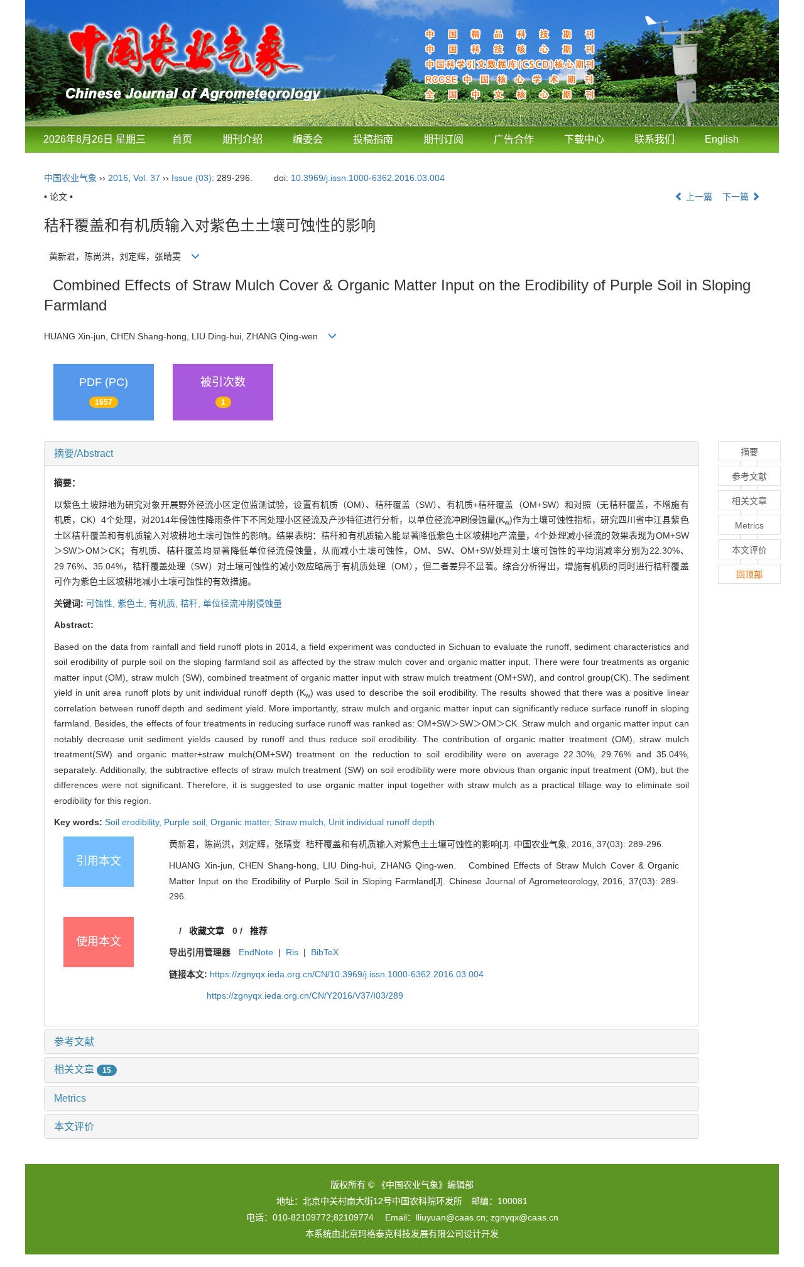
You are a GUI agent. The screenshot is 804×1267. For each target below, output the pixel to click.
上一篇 (697, 197)
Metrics (70, 1098)
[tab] (371, 454)
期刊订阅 (443, 139)
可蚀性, (101, 603)
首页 (182, 139)
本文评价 (74, 1126)
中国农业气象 (70, 178)
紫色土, (133, 603)
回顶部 (749, 574)
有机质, (164, 603)
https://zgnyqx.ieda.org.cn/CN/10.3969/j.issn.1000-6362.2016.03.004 (347, 974)
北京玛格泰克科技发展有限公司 (402, 1234)
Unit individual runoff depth (382, 822)
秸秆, (191, 603)
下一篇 (736, 197)
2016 (118, 178)
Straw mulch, (301, 822)
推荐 (259, 931)
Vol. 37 (146, 178)
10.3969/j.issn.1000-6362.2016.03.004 (368, 178)
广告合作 (514, 139)
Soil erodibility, (134, 822)
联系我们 (654, 139)
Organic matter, (242, 822)
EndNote (256, 952)
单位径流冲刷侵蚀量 (242, 603)
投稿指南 (373, 139)
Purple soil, (187, 822)
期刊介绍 (242, 139)
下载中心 (584, 139)
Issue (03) (191, 178)
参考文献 (74, 1041)
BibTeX (325, 952)
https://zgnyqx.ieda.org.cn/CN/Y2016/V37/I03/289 (305, 995)
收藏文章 (206, 931)
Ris (292, 952)
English (722, 139)
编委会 (308, 139)
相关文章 (82, 1069)
